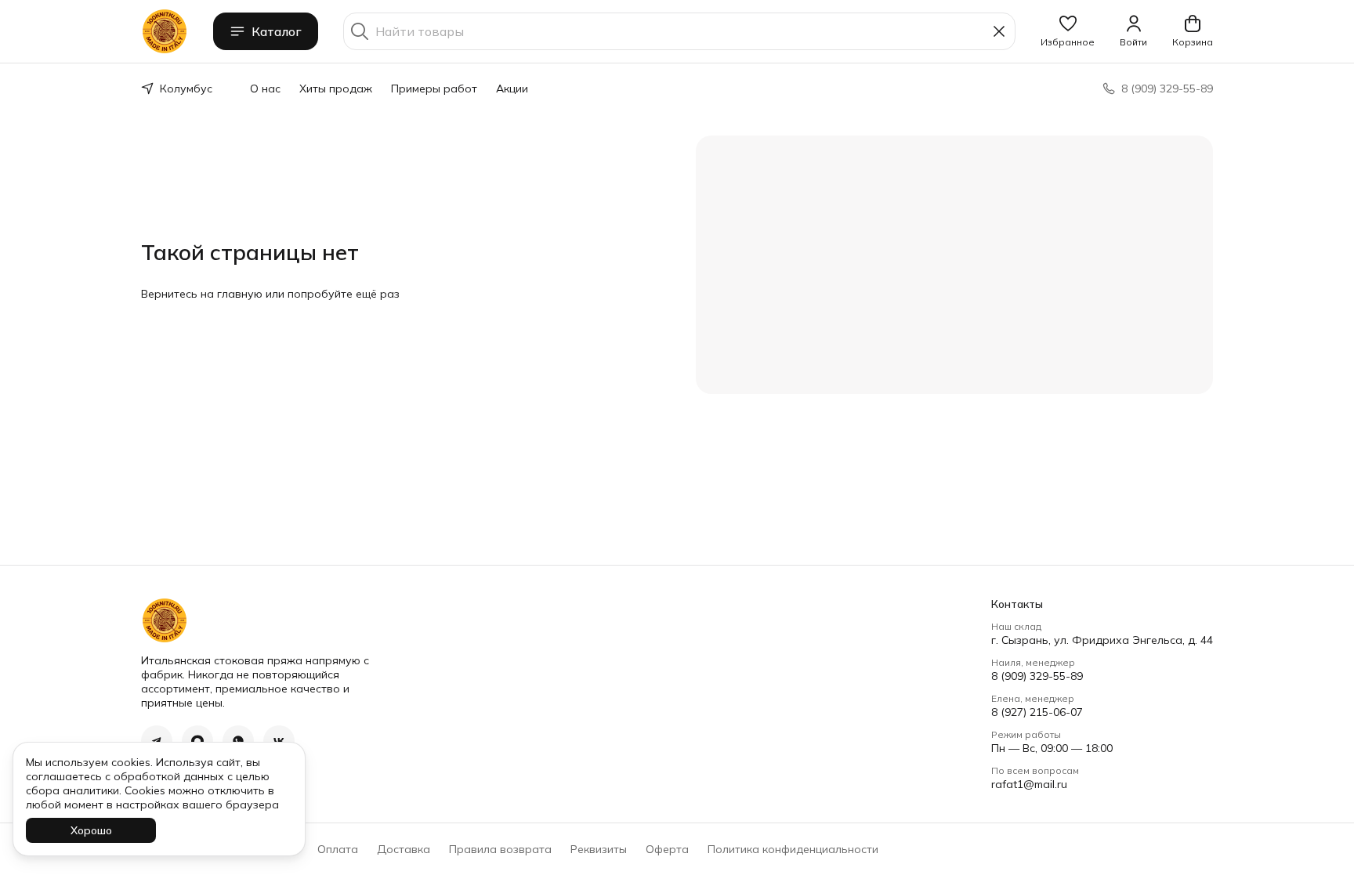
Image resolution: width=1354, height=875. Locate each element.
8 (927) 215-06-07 (1037, 712)
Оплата (337, 849)
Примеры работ (434, 88)
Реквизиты (598, 849)
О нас (265, 88)
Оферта (667, 849)
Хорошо (91, 830)
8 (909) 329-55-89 (1037, 676)
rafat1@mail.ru (1029, 784)
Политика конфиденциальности (793, 849)
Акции (512, 88)
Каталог (277, 31)
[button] (1068, 31)
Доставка (403, 849)
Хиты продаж (335, 88)
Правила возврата (500, 849)
